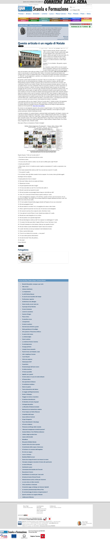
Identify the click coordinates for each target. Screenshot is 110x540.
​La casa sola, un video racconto (30, 482)
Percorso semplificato (33, 4)
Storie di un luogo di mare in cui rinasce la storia (35, 459)
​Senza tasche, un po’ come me (30, 304)
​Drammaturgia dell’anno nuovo (30, 367)
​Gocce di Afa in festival (28, 417)
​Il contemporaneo (27, 344)
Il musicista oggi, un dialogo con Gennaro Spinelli (35, 487)
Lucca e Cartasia (26, 454)
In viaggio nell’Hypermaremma (30, 392)
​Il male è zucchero (27, 324)
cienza (34, 20)
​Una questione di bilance (29, 381)
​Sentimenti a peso (27, 467)
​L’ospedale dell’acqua (28, 414)
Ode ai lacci (25, 286)
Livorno (45, 14)
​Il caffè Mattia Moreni (28, 294)
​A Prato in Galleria (27, 424)
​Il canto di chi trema (27, 334)
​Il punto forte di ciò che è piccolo (31, 444)
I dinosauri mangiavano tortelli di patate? (33, 429)
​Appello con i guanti (27, 374)
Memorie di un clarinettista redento (32, 409)
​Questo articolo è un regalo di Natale (32, 494)
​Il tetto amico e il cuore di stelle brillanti (33, 377)
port (23, 20)
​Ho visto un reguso (27, 452)
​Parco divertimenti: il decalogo (30, 422)
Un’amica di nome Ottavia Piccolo (31, 477)
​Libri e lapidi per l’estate (28, 354)
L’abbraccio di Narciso (28, 497)
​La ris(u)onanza (26, 291)
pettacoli (76, 18)
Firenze (21, 14)
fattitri (23, 18)
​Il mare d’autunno (27, 309)
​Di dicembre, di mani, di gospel (30, 402)
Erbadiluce (25, 439)
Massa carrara (61, 14)
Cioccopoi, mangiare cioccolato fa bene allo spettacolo (37, 462)
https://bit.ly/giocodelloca (39, 105)
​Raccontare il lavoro (27, 472)
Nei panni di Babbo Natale (29, 442)
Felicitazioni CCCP (27, 362)
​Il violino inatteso (27, 369)
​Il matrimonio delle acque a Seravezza (32, 447)
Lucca (51, 14)
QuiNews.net (89, 4)
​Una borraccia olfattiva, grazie (30, 326)
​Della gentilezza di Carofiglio (30, 329)
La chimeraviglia (26, 336)
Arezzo (28, 14)
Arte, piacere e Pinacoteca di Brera (31, 331)
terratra (55, 20)
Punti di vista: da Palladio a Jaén (31, 351)
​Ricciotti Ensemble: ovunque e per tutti (32, 284)
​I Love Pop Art (26, 356)
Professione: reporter (28, 299)
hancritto (44, 18)
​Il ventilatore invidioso (28, 384)
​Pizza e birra (25, 316)
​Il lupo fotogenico (27, 419)
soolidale (76, 20)
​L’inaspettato (26, 321)
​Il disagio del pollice (27, 404)
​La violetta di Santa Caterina (30, 341)
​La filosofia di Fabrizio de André (30, 407)
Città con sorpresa (27, 359)
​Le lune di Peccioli (27, 464)
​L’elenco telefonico (27, 289)
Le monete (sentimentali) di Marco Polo (33, 489)
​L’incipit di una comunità (28, 349)
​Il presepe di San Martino (29, 306)
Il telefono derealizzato (28, 399)
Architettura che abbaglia (29, 301)
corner (65, 18)
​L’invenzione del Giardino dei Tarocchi (32, 469)
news (65, 20)
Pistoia (76, 14)
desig (86, 18)
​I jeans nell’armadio (27, 437)
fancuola (33, 18)
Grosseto (36, 14)
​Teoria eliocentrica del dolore (30, 389)
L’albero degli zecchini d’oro (29, 434)
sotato (55, 18)
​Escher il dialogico (27, 394)
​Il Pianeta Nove (26, 379)
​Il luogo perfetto (26, 346)
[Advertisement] (45, 268)
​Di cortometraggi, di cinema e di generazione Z (35, 492)
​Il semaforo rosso (27, 319)
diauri (44, 20)
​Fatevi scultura (26, 339)
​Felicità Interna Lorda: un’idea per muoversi (34, 479)
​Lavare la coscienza (27, 311)
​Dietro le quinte (26, 387)
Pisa (69, 14)
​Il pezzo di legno (26, 314)
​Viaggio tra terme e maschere (30, 397)
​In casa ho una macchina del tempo (31, 296)
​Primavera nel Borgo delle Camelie (31, 427)
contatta (86, 20)
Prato (83, 14)
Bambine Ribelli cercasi (28, 457)
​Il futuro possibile (27, 372)
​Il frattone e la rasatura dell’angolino (32, 449)
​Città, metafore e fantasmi (29, 484)
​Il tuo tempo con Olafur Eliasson (31, 412)
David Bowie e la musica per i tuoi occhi (32, 474)
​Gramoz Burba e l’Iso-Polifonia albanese (33, 432)
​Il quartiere (25, 364)
